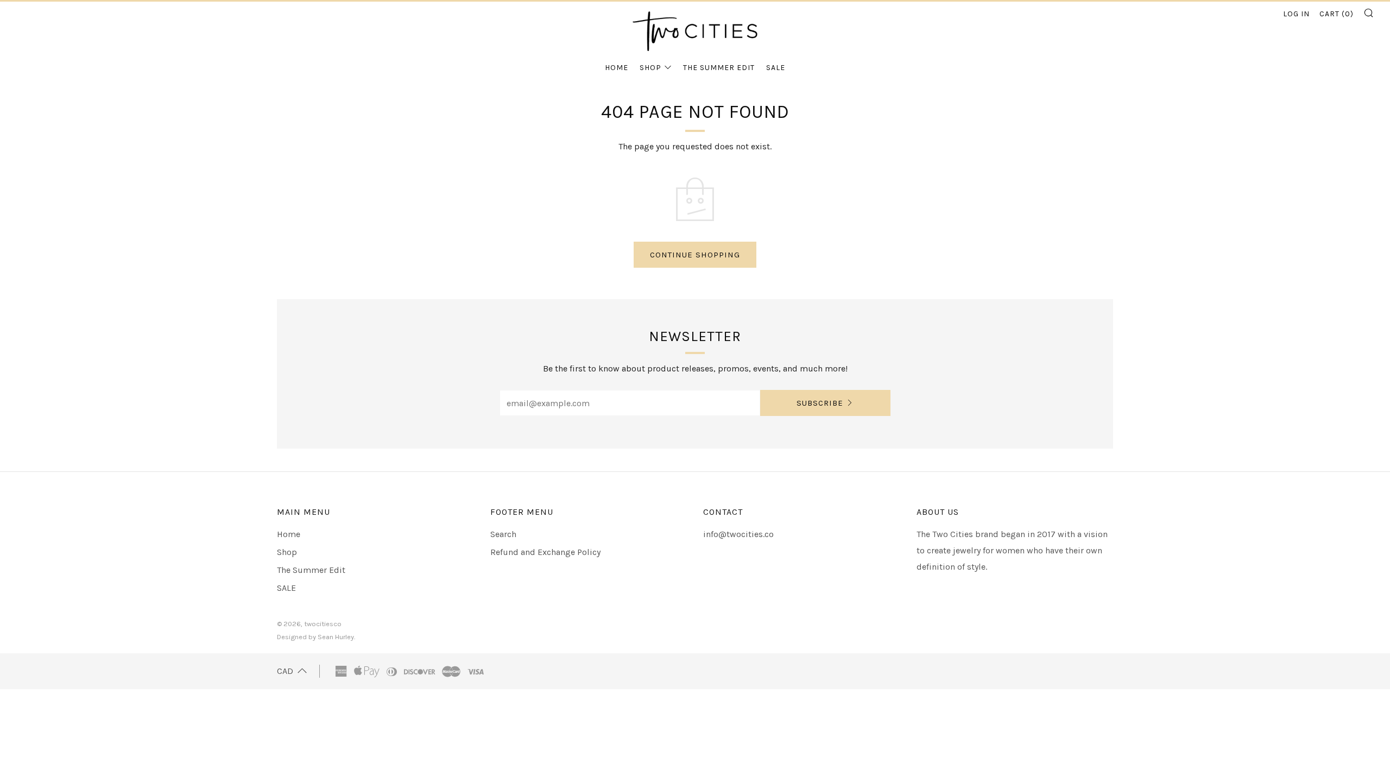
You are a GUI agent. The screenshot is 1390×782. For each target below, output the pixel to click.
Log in (1296, 13)
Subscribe (820, 403)
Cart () (1336, 13)
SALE (775, 67)
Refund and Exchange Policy (545, 552)
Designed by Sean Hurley (315, 637)
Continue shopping (695, 255)
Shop (650, 67)
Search (503, 534)
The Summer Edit (719, 67)
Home (616, 67)
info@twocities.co (738, 534)
